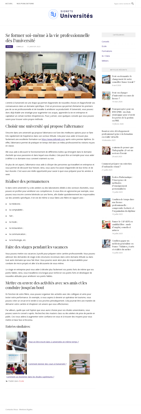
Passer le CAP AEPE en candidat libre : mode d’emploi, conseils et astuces (122, 226)
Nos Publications (25, 3)
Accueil (9, 3)
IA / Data (106, 56)
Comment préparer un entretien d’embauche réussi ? (117, 165)
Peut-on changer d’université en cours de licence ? (123, 95)
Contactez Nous (12, 409)
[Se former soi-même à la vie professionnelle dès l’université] (51, 74)
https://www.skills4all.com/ (53, 139)
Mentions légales (25, 409)
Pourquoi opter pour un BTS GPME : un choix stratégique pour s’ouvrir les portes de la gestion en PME (123, 115)
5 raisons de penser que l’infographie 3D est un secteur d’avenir (122, 150)
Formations (107, 51)
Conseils (105, 41)
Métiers (105, 60)
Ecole (9, 47)
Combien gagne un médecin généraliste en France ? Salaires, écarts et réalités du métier (123, 245)
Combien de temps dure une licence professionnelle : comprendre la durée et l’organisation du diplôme (123, 205)
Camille (20, 46)
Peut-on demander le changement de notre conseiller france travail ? (123, 79)
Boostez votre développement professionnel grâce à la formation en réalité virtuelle (117, 134)
